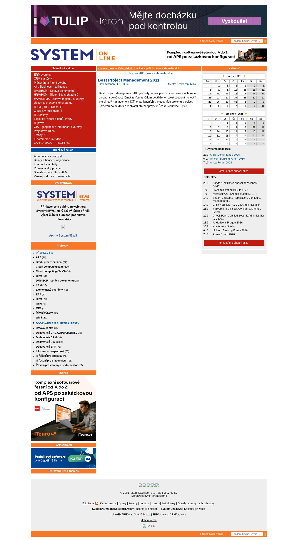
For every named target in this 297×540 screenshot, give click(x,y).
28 (210, 102)
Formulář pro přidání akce (233, 171)
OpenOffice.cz (142, 514)
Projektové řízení (44, 131)
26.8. (206, 183)
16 (227, 93)
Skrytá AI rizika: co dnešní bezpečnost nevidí (235, 185)
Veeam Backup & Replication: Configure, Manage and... (237, 199)
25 (245, 98)
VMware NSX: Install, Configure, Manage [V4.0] (237, 210)
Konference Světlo (224, 226)
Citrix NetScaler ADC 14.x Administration (236, 204)
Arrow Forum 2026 (221, 162)
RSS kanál (88, 503)
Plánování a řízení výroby (50, 82)
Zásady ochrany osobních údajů (196, 503)
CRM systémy (43, 78)
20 (263, 93)
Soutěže (144, 503)
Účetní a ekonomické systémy (53, 102)
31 (235, 102)
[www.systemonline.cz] (73, 55)
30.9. (206, 226)
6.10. (206, 158)
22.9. (206, 215)
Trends (155, 503)
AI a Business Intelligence (50, 86)
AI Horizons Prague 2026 (225, 154)
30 (227, 102)
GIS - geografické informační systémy (58, 126)
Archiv (130, 508)
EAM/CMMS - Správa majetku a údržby (59, 98)
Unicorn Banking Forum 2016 (227, 158)
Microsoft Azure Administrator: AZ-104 (235, 193)
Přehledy (62, 245)
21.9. (206, 208)
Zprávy (122, 503)
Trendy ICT (41, 135)
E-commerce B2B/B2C (48, 139)
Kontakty (189, 508)
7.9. (205, 193)
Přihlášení (152, 508)
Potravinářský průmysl (48, 168)
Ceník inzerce (108, 503)
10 (235, 89)
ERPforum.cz (160, 514)
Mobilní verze (149, 520)
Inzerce (63, 372)
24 (235, 98)
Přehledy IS (44, 252)
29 (218, 102)
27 (263, 98)
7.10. (206, 162)
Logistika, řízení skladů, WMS (53, 118)
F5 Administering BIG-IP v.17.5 (231, 190)
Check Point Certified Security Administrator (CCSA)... (238, 217)
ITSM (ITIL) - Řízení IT (48, 106)
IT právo (39, 123)
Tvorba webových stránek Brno (148, 495)
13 (263, 89)
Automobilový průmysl (48, 156)
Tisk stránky (168, 503)
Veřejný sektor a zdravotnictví (53, 176)
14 (210, 93)
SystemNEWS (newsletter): (109, 508)
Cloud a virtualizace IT (48, 110)
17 (235, 93)
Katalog (133, 503)
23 (227, 98)
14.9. (206, 197)
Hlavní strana (106, 68)
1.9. (205, 190)
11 (245, 89)
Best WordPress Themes (63, 471)
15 (218, 93)
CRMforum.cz (178, 514)
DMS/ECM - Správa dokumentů (54, 90)
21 (210, 98)
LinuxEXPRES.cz (122, 514)
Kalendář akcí (126, 68)
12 (254, 89)
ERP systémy (43, 74)
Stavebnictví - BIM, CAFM (50, 172)
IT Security (41, 115)
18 (245, 93)
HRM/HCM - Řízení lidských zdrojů (56, 94)
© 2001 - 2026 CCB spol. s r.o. (138, 492)
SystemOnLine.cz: (172, 508)
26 (254, 98)
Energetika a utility (45, 164)
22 (218, 98)
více (184, 106)
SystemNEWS (63, 182)
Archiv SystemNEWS (63, 235)
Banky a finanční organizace (52, 160)
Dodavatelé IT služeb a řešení (58, 323)
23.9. (206, 154)
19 (254, 93)
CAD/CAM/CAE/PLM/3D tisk (52, 143)
